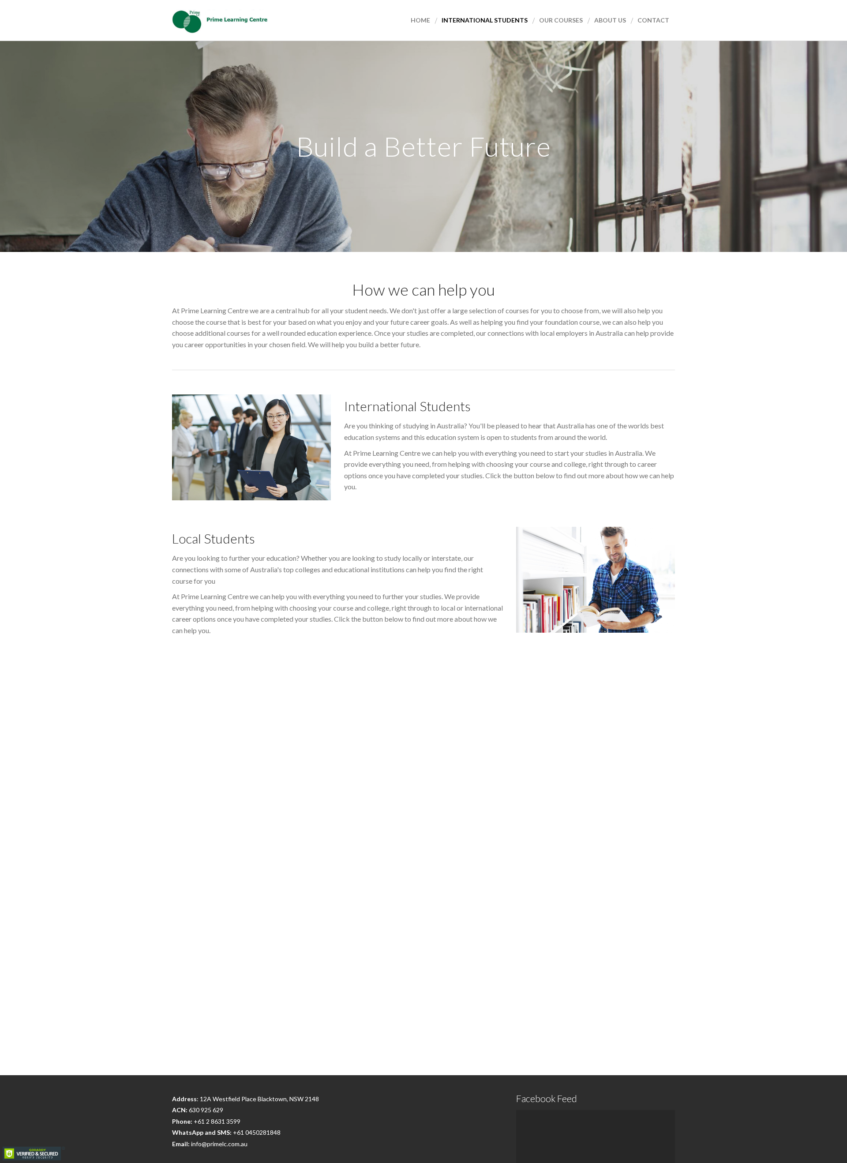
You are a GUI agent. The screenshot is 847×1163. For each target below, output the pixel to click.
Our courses (561, 20)
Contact (653, 20)
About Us (610, 20)
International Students (485, 20)
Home (420, 20)
